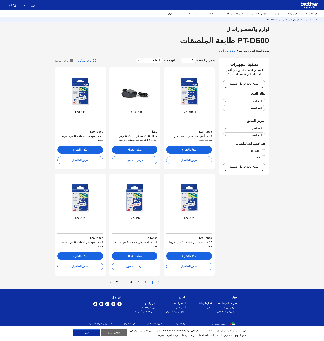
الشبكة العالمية (221, 324)
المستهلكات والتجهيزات (286, 13)
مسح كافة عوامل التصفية (244, 83)
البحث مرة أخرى (227, 50)
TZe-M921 (189, 112)
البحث (9, 5)
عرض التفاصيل (189, 160)
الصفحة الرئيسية (310, 20)
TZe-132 (134, 218)
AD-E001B (134, 112)
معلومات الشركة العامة (227, 303)
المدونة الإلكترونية (189, 13)
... (124, 282)
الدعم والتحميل (259, 13)
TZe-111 (80, 112)
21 (116, 282)
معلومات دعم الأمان (146, 311)
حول (170, 13)
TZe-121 (80, 218)
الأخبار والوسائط (205, 303)
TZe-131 (189, 218)
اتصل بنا (209, 307)
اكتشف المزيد (114, 333)
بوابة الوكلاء (150, 307)
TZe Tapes (255, 150)
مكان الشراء (189, 149)
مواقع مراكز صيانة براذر (176, 311)
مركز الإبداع (150, 303)
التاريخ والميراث (230, 307)
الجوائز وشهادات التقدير (227, 311)
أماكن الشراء (212, 13)
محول (258, 156)
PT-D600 (270, 20)
